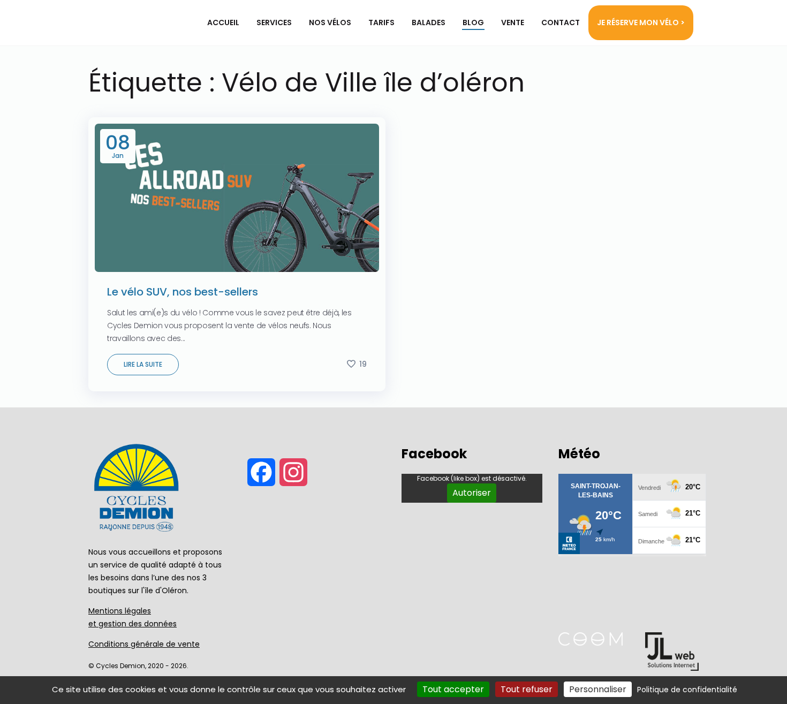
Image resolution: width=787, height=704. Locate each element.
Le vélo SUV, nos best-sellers (182, 291)
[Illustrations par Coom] (590, 643)
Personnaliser (597, 689)
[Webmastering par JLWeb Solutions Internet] (672, 668)
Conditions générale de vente (144, 644)
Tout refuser (527, 689)
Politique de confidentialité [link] (687, 689)
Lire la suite (143, 364)
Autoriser (471, 493)
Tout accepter (453, 689)
